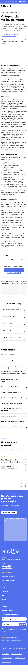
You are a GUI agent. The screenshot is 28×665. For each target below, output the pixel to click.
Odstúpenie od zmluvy (7, 658)
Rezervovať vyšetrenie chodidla (14, 270)
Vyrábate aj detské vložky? (9, 416)
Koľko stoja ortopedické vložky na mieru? (11, 380)
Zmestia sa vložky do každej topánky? (12, 397)
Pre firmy (4, 584)
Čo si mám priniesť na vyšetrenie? (11, 392)
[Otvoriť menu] (25, 5)
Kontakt (4, 606)
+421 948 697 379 (22, 1)
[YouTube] (9, 573)
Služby (6, 12)
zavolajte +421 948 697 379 (14, 273)
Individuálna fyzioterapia (9, 576)
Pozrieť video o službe (9, 34)
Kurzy (3, 587)
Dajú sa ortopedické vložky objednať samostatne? (12, 368)
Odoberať (22, 624)
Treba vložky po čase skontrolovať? (11, 427)
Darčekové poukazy (7, 610)
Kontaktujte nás (7, 359)
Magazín (4, 603)
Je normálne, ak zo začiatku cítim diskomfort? (11, 409)
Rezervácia (5, 591)
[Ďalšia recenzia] (25, 485)
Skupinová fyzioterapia (9, 580)
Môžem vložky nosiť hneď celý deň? (11, 403)
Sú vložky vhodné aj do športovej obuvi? (13, 421)
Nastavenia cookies (6, 662)
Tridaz (3, 650)
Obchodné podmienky (16, 654)
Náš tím (4, 599)
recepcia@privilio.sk (11, 1)
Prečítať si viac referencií (14, 450)
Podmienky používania (20, 658)
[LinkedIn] (12, 573)
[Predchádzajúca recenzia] (21, 485)
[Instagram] (6, 573)
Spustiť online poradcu (9, 512)
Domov (2, 12)
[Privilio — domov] (6, 5)
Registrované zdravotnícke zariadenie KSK (10, 642)
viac (4, 631)
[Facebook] (3, 573)
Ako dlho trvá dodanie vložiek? (10, 387)
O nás (3, 595)
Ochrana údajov (5, 654)
